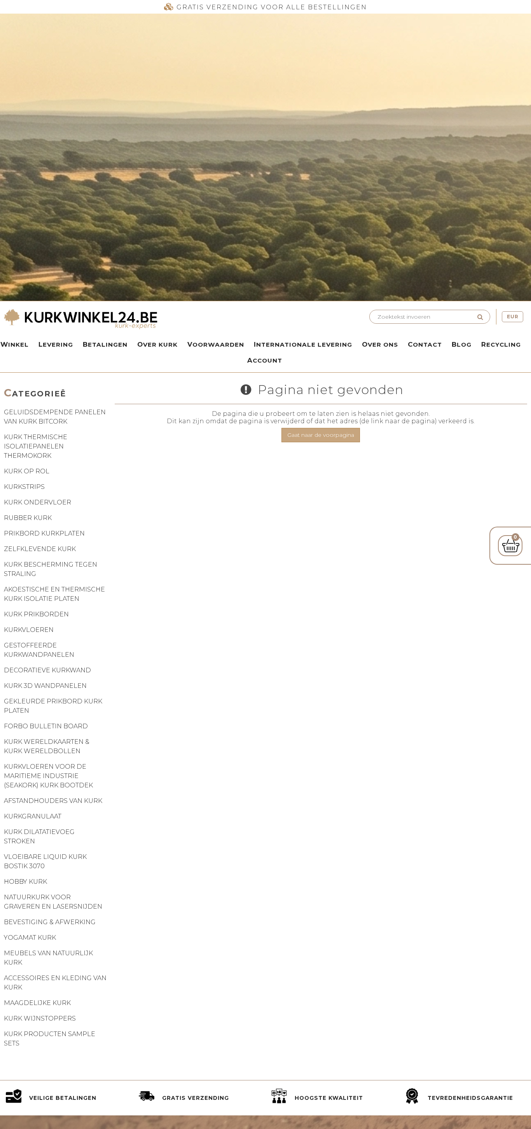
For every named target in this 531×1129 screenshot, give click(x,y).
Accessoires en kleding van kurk (55, 982)
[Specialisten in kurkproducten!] (133, 320)
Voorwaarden (215, 344)
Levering (55, 344)
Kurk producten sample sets (49, 1038)
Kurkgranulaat (32, 816)
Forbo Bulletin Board (46, 726)
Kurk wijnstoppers (40, 1018)
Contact (425, 344)
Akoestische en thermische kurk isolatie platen (54, 594)
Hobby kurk (25, 881)
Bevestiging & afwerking (50, 922)
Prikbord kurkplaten (44, 533)
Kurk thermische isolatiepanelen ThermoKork (35, 446)
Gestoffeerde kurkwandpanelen (39, 650)
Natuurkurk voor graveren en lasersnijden (53, 901)
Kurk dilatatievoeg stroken (39, 836)
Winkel (14, 344)
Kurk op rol (26, 471)
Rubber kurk (28, 518)
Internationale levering (303, 344)
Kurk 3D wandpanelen (45, 685)
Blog (462, 344)
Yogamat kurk (30, 937)
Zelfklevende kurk (40, 549)
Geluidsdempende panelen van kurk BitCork (55, 416)
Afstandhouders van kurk (53, 800)
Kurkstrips (24, 486)
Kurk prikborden (36, 614)
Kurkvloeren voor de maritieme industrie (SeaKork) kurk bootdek (48, 776)
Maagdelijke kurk (37, 1003)
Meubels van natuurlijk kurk (48, 957)
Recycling (501, 344)
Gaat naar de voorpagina (320, 434)
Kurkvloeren (29, 629)
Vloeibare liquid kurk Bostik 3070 (45, 861)
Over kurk (157, 344)
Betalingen (105, 344)
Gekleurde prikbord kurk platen (53, 706)
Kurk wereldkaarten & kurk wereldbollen (46, 746)
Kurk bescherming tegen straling (50, 569)
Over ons (380, 344)
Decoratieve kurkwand (47, 670)
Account (264, 360)
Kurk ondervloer (37, 502)
